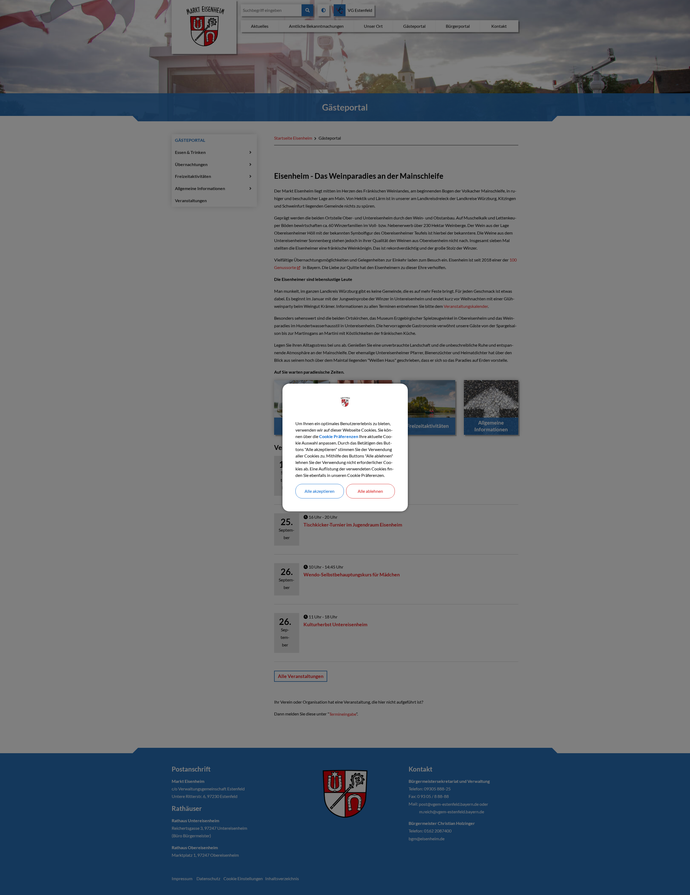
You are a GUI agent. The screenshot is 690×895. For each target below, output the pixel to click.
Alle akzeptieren (319, 491)
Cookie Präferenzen (338, 436)
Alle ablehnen (370, 491)
